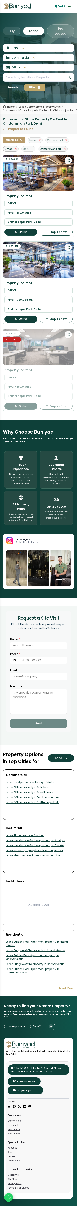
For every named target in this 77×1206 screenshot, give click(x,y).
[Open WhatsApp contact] (8, 1197)
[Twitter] (19, 1106)
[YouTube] (29, 1106)
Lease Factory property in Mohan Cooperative (34, 850)
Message (16, 686)
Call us (23, 232)
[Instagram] (9, 1106)
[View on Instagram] (16, 568)
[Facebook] (14, 1106)
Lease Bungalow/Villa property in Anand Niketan (35, 950)
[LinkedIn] (24, 1106)
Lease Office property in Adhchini (27, 787)
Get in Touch (39, 1026)
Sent (38, 723)
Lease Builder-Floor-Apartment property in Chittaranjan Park (32, 970)
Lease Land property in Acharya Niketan (30, 782)
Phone (15, 654)
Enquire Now (58, 232)
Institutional (14, 1133)
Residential (14, 1129)
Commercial (14, 1120)
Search (12, 87)
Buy (12, 31)
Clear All (14, 140)
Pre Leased (60, 31)
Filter (32, 87)
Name (15, 639)
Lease (33, 31)
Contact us (14, 1160)
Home (11, 107)
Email (13, 670)
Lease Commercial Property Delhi (40, 107)
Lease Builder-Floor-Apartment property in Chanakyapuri (32, 957)
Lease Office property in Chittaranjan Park (32, 802)
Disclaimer (13, 1174)
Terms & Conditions (18, 1187)
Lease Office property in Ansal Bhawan (30, 792)
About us (12, 1147)
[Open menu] (70, 6)
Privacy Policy (15, 1183)
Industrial (13, 1125)
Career (11, 1156)
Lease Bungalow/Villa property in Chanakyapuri (35, 964)
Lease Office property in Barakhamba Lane (32, 797)
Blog (10, 1152)
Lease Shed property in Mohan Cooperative (33, 855)
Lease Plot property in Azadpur (25, 835)
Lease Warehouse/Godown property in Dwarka (35, 845)
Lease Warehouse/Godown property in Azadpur (35, 840)
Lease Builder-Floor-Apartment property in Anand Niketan (37, 943)
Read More (66, 988)
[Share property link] (68, 160)
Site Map (12, 1179)
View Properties (16, 1026)
